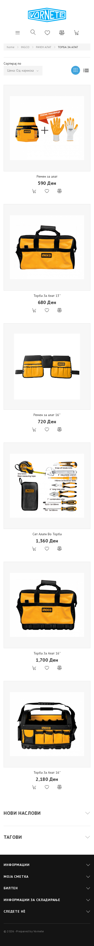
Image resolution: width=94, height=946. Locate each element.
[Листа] (85, 70)
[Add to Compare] (59, 191)
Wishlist (47, 32)
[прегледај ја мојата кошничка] (76, 32)
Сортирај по (12, 63)
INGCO (25, 47)
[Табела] (75, 70)
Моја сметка (16, 876)
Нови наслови (22, 813)
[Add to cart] (34, 191)
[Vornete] (47, 15)
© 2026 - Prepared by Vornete (24, 931)
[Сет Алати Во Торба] (47, 486)
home (10, 47)
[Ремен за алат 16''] (47, 367)
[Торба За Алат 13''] (47, 247)
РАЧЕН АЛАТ (43, 47)
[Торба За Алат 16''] (47, 605)
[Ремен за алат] (47, 128)
